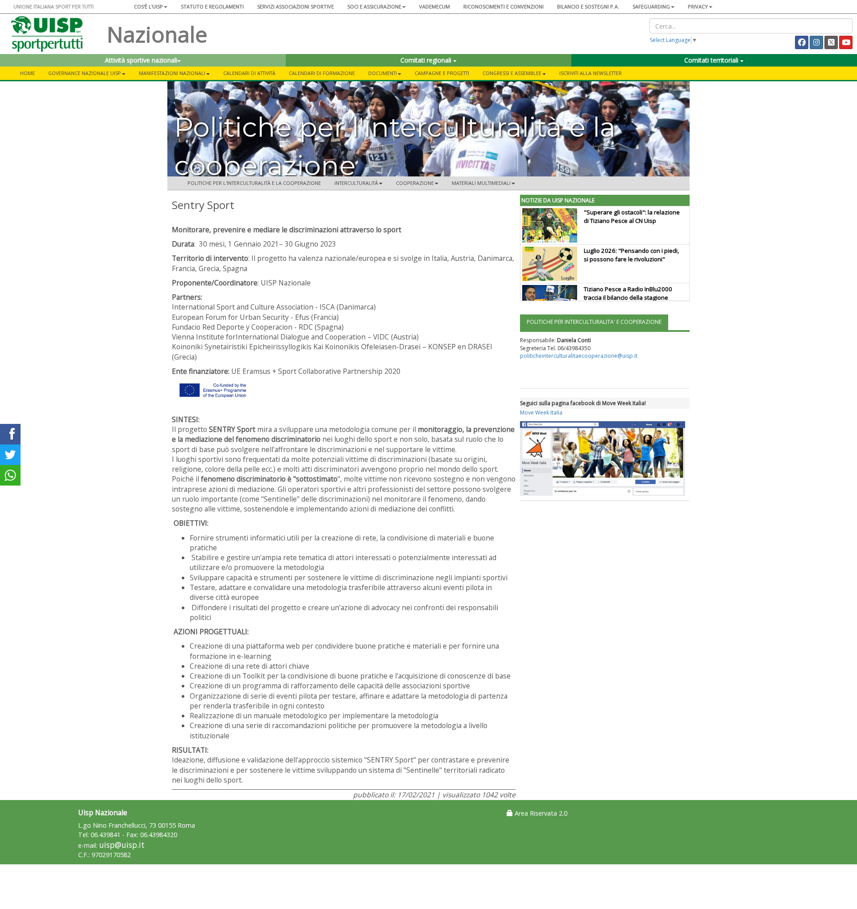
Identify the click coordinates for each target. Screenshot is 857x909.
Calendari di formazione (322, 73)
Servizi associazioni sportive (295, 6)
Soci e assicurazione (374, 6)
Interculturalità (356, 183)
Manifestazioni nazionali (172, 73)
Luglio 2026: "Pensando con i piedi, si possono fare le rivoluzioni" (631, 255)
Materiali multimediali (481, 183)
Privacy (698, 6)
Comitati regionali (426, 60)
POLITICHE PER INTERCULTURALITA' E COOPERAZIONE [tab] (594, 322)
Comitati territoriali (712, 60)
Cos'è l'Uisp (148, 6)
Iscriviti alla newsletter (590, 73)
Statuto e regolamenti (212, 6)
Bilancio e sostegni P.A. (588, 6)
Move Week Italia (541, 412)
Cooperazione (415, 183)
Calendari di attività (249, 73)
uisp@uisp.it (122, 845)
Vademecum (434, 6)
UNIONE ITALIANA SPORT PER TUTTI (53, 6)
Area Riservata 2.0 (540, 813)
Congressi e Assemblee (512, 73)
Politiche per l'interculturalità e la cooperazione (254, 183)
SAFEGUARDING (651, 6)
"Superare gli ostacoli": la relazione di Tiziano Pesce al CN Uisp (632, 216)
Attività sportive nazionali (141, 60)
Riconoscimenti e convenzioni (503, 6)
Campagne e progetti (442, 73)
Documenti (382, 73)
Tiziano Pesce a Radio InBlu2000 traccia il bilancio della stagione (628, 293)
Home (27, 73)
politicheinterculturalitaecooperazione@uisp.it (578, 356)
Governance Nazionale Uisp (84, 73)
